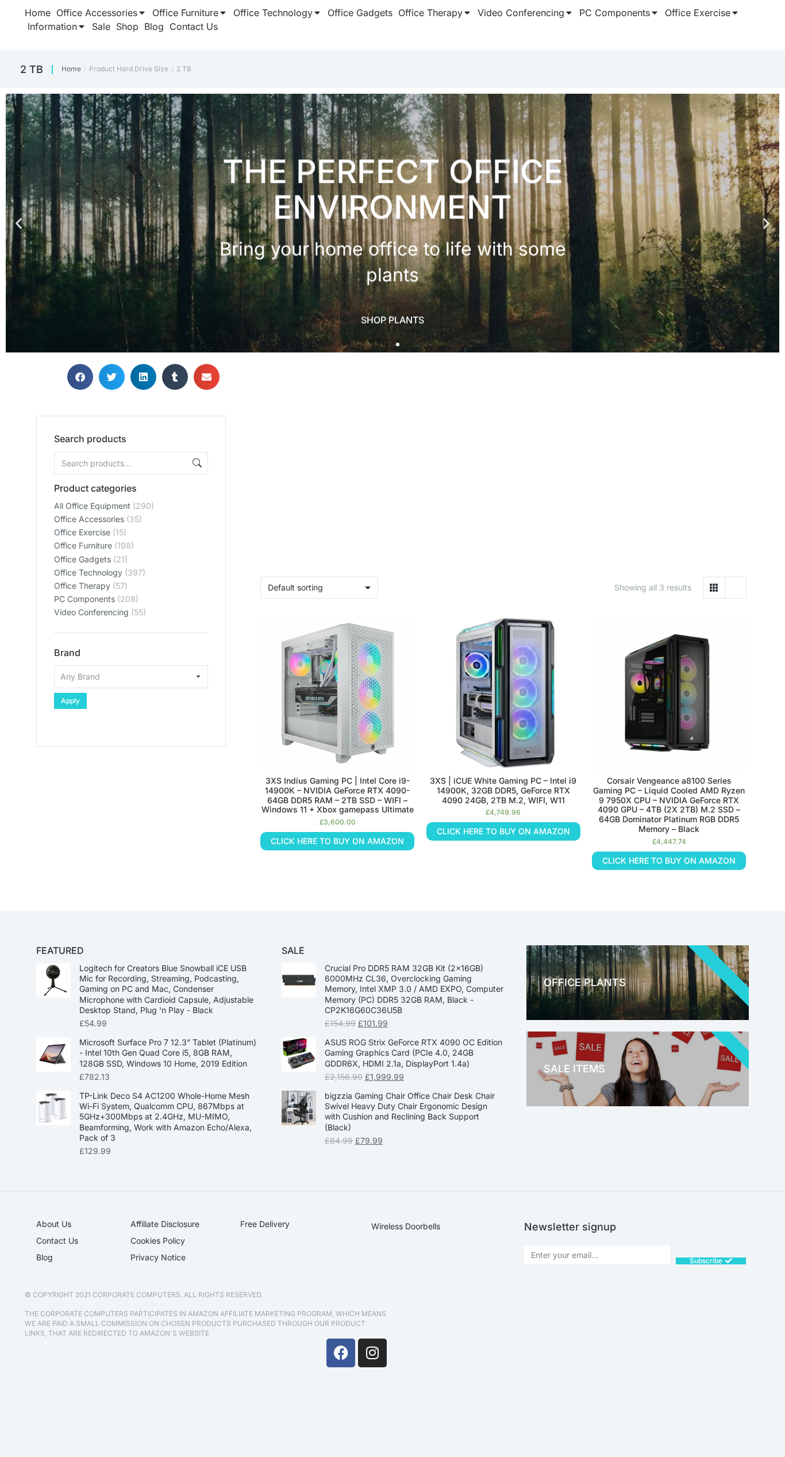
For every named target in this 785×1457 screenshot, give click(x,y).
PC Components (84, 599)
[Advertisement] (131, 819)
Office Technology (88, 572)
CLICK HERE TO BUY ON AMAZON (337, 841)
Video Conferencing (91, 612)
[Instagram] (372, 1353)
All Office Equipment (92, 506)
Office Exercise (82, 532)
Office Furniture (83, 545)
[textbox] (131, 677)
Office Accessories (89, 519)
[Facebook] (340, 1353)
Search (196, 463)
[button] (18, 223)
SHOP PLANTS (392, 319)
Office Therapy (82, 586)
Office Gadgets (82, 559)
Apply (70, 700)
